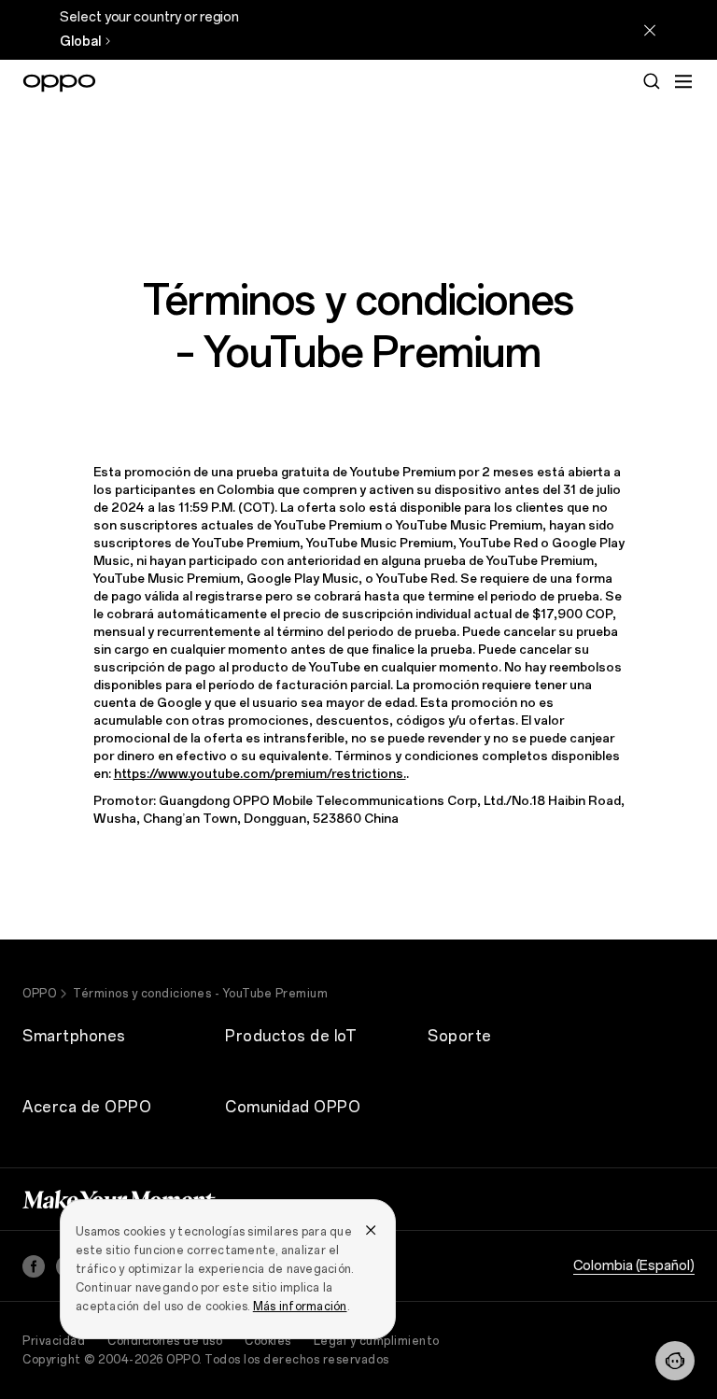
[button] (683, 81)
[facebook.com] (33, 1266)
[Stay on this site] (649, 29)
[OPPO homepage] (59, 83)
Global (80, 41)
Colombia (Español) (634, 1266)
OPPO (39, 993)
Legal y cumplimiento (377, 1341)
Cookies (268, 1341)
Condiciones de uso (164, 1341)
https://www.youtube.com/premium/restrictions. (260, 774)
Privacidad (53, 1341)
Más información (300, 1306)
